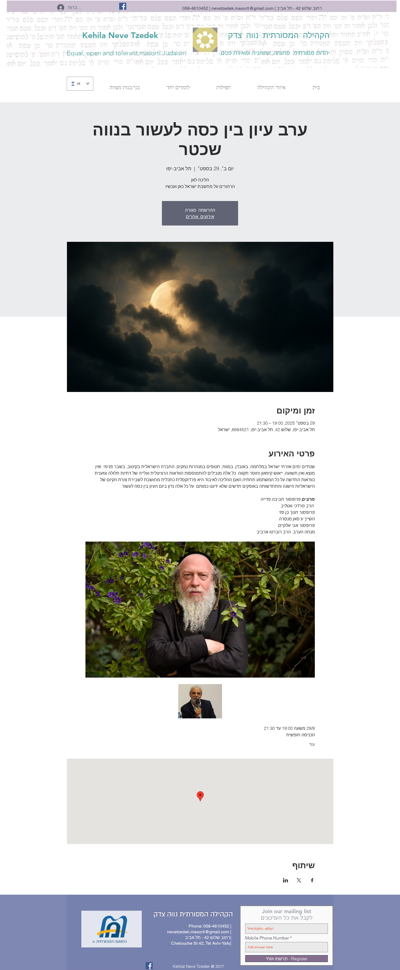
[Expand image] (200, 610)
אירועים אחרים (200, 216)
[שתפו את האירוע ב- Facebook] (312, 880)
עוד (312, 744)
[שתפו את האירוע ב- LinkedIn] (285, 880)
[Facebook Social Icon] (122, 6)
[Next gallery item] (308, 609)
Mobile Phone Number (267, 938)
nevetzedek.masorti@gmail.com (242, 8)
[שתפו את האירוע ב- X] (298, 880)
